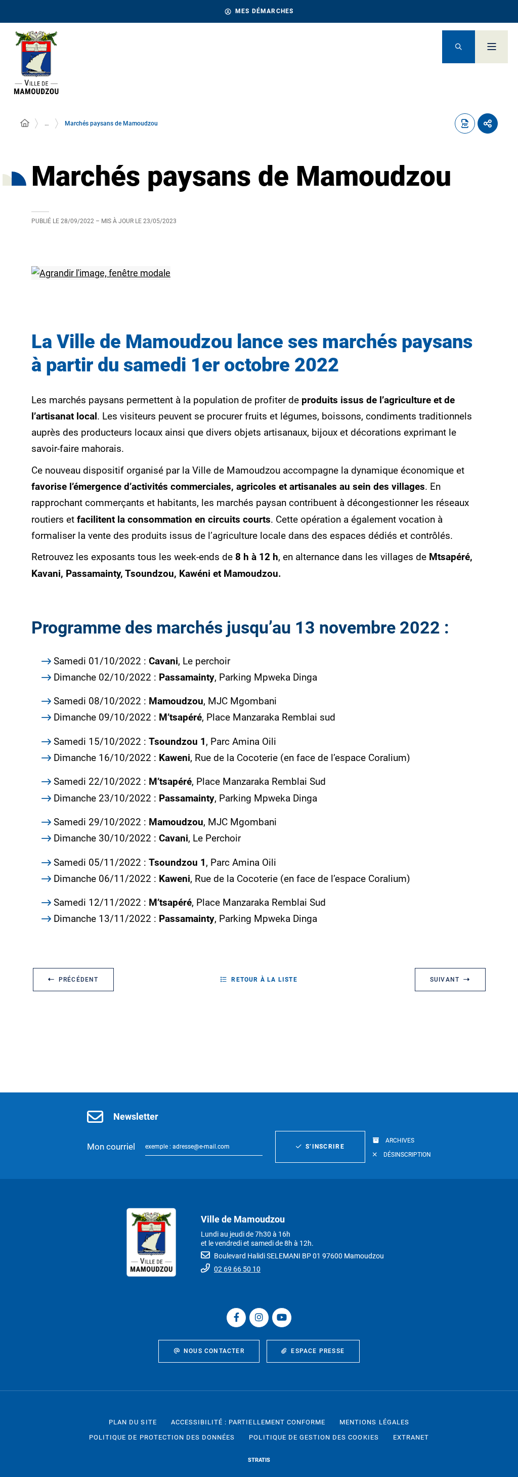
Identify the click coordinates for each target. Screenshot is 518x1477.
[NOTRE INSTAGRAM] (259, 1317)
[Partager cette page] (488, 123)
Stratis (259, 1460)
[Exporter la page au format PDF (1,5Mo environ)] (465, 123)
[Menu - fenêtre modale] (491, 46)
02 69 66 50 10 (237, 1269)
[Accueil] (24, 123)
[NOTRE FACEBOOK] (236, 1317)
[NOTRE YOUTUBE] (282, 1317)
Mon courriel (111, 1147)
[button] (458, 46)
